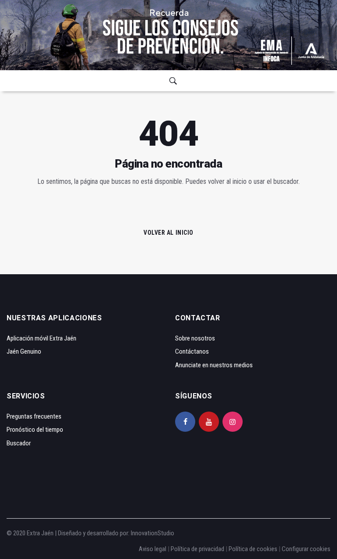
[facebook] (185, 422)
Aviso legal (152, 549)
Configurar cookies (306, 549)
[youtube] (209, 422)
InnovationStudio (152, 533)
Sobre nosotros (195, 338)
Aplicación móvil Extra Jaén (41, 338)
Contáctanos (192, 351)
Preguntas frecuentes (34, 416)
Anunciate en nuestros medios (214, 365)
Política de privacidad (197, 549)
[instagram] (232, 422)
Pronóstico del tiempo (35, 430)
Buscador (19, 443)
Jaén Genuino (24, 351)
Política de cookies (253, 549)
